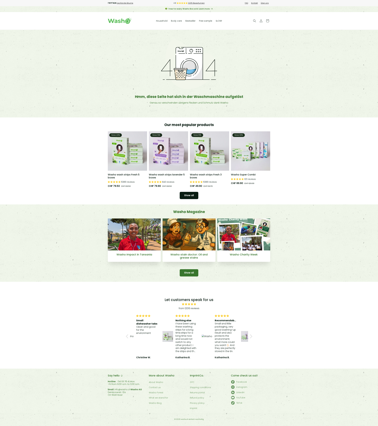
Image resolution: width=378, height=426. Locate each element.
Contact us (155, 387)
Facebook (241, 381)
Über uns (265, 3)
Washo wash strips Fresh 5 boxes (124, 176)
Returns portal (197, 392)
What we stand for (158, 397)
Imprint (193, 408)
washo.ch (184, 419)
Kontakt (254, 3)
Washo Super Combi (243, 174)
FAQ (246, 3)
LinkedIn (240, 392)
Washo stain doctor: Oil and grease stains (189, 256)
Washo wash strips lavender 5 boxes (167, 176)
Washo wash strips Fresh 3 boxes (206, 176)
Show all (189, 195)
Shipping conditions (200, 387)
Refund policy (197, 397)
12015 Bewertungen (196, 3)
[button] (254, 21)
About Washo (156, 382)
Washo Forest (156, 392)
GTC (192, 382)
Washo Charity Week (244, 254)
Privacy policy (197, 403)
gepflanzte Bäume (125, 3)
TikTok (239, 402)
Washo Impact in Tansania (134, 254)
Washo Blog (155, 403)
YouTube (240, 397)
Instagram (241, 387)
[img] (189, 304)
